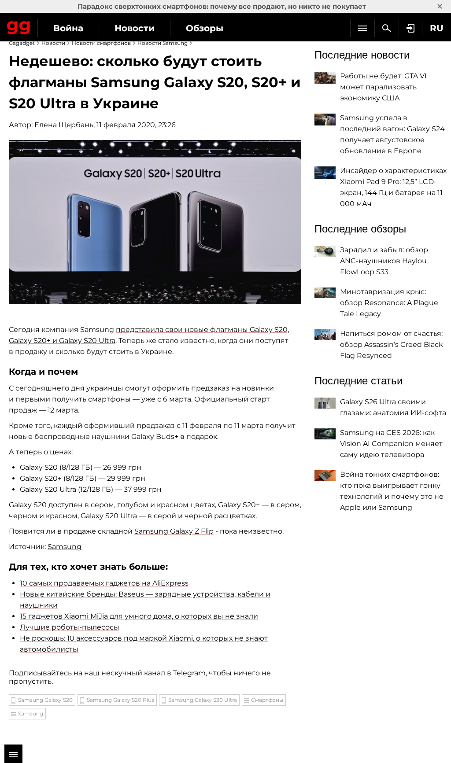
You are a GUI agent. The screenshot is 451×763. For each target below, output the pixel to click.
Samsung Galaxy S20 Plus (120, 700)
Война (68, 28)
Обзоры (204, 28)
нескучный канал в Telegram (153, 673)
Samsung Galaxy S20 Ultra (202, 700)
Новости (135, 28)
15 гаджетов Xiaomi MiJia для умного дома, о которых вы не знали (139, 616)
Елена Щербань (63, 125)
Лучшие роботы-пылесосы (69, 627)
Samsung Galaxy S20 (45, 700)
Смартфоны (267, 700)
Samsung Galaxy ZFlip (174, 531)
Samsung (64, 546)
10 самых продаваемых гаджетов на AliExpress (104, 583)
